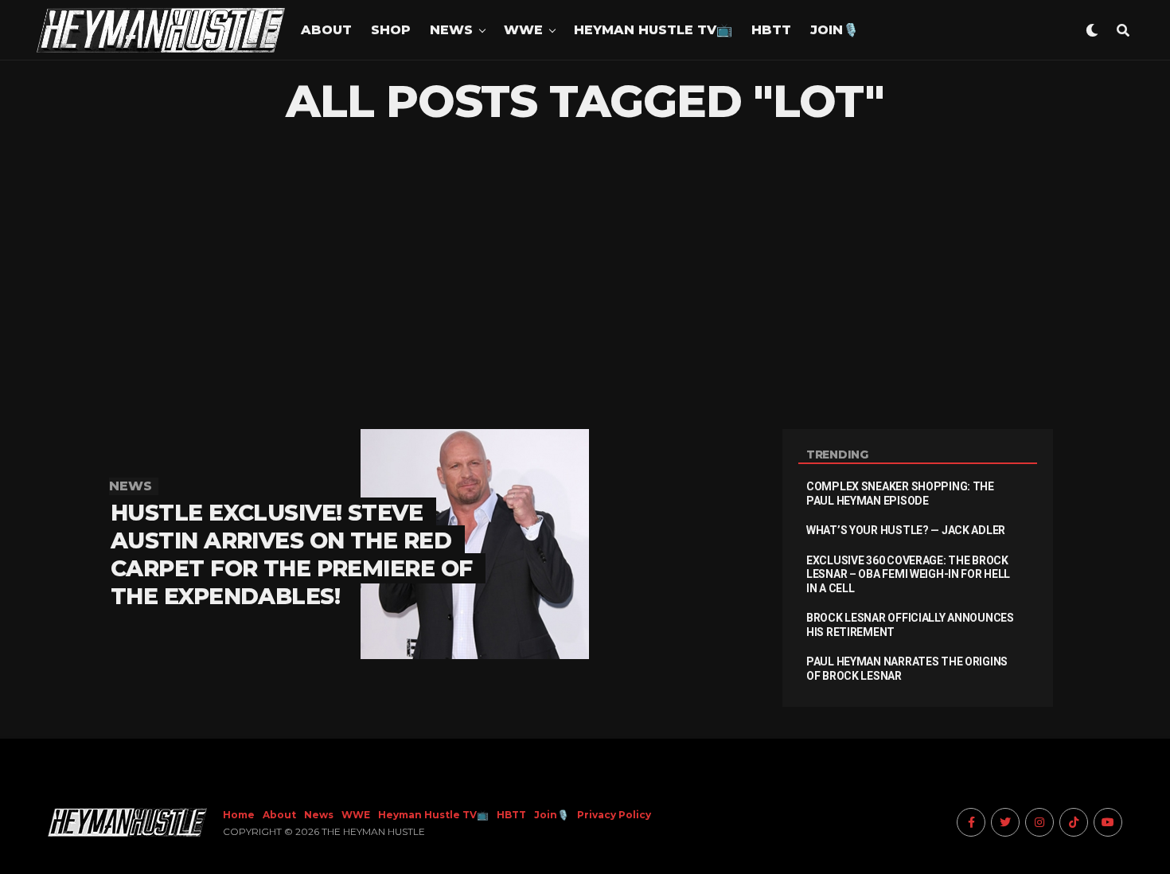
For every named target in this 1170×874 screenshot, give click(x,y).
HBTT (771, 29)
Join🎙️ (834, 29)
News (451, 29)
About (326, 29)
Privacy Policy (614, 815)
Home (239, 815)
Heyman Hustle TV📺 (653, 29)
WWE (523, 29)
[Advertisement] (585, 277)
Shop (391, 29)
